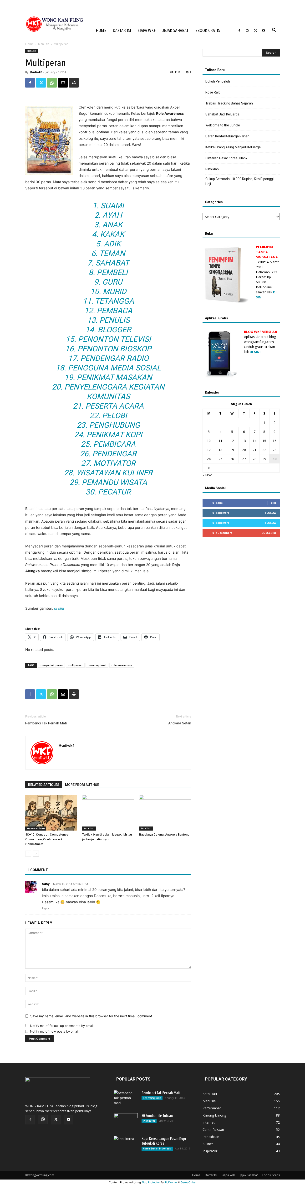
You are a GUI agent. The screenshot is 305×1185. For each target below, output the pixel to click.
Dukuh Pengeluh (217, 81)
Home (101, 30)
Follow (270, 513)
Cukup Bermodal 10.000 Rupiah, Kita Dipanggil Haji (239, 181)
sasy (46, 883)
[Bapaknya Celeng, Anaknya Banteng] (165, 813)
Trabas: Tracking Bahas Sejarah (229, 103)
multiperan (75, 665)
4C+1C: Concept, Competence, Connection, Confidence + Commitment (47, 839)
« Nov (207, 475)
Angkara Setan (179, 723)
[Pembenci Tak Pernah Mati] (126, 1098)
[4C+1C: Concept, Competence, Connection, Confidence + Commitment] (51, 813)
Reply (45, 908)
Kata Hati (89, 828)
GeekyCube (188, 1182)
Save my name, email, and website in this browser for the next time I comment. (91, 1016)
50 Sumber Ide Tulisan (157, 1115)
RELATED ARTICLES (43, 785)
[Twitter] (255, 30)
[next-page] (36, 854)
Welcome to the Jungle (222, 125)
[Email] (63, 83)
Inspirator (149, 1121)
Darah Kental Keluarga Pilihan (227, 136)
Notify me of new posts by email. (54, 1031)
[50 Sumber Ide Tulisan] (126, 1121)
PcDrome (171, 1182)
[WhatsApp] (52, 83)
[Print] (74, 83)
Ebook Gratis (207, 30)
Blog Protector (151, 1182)
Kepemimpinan (36, 828)
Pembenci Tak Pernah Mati (46, 723)
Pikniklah (212, 169)
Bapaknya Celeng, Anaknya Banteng (164, 834)
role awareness (122, 665)
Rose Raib (212, 92)
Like (273, 502)
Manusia (43, 44)
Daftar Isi (122, 30)
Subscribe (269, 533)
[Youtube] (263, 30)
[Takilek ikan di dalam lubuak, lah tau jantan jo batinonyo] (108, 813)
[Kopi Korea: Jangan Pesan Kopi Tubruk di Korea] (126, 1144)
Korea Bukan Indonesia (157, 1148)
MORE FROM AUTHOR (82, 785)
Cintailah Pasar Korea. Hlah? (226, 158)
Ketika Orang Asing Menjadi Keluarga (233, 147)
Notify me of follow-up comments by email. (62, 1026)
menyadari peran (51, 665)
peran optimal (97, 665)
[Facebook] (239, 30)
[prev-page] (28, 854)
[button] (274, 30)
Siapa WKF (147, 30)
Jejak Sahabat (175, 30)
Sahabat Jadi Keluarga (222, 114)
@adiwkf (36, 72)
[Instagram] (247, 30)
